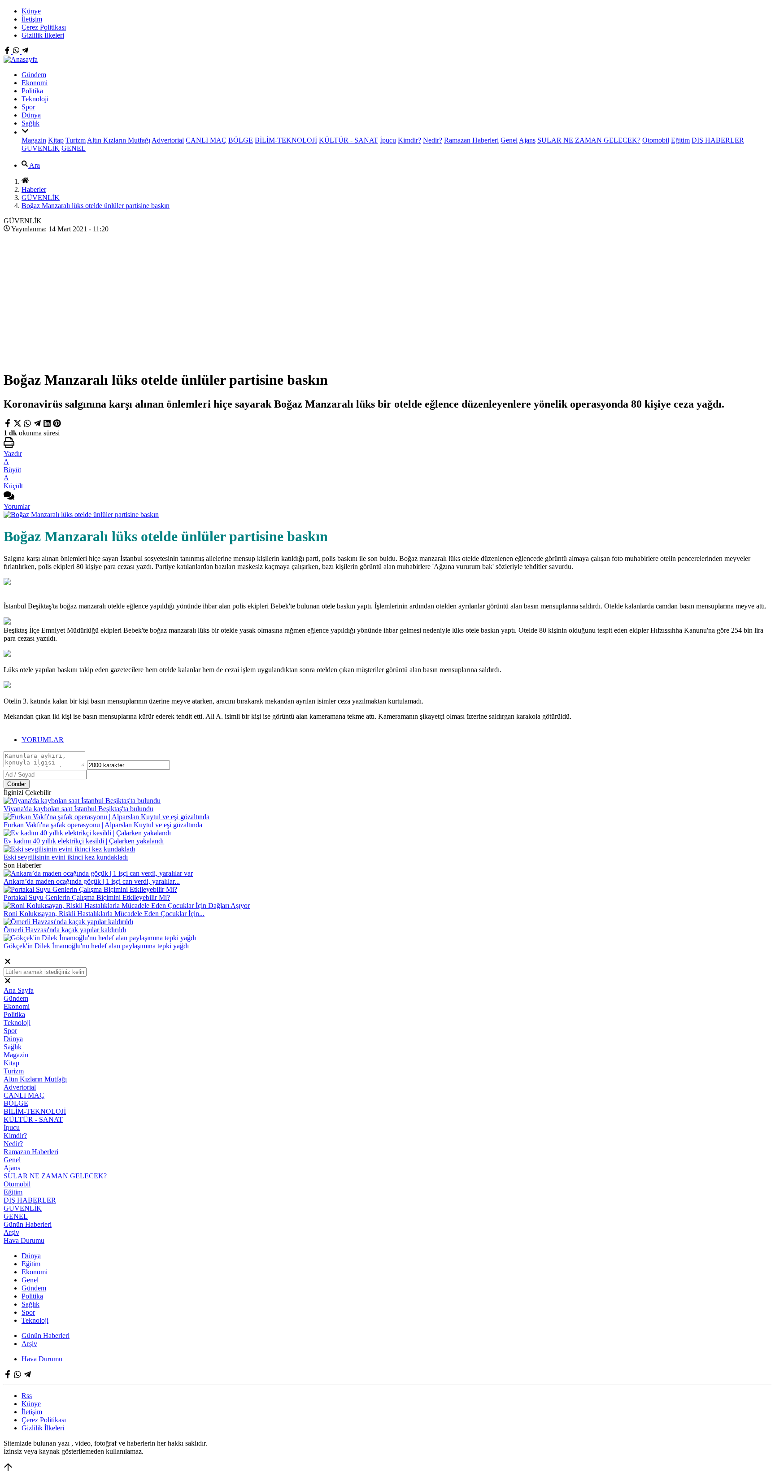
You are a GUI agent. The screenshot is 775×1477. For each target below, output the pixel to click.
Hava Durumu (24, 1240)
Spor (28, 107)
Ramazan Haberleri (471, 140)
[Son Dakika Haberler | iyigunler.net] (21, 59)
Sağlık (30, 123)
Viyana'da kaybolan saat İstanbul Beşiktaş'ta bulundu (78, 808)
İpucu (388, 140)
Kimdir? (409, 140)
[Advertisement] (387, 299)
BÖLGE (240, 140)
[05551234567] (17, 51)
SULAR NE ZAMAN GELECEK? (588, 140)
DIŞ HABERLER (718, 140)
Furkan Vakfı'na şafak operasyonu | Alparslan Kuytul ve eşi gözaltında (103, 825)
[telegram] (37, 425)
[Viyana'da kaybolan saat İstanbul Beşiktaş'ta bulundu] (82, 800)
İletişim (32, 19)
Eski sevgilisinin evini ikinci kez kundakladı (66, 857)
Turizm (75, 140)
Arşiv (11, 1232)
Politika (32, 91)
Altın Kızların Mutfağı (118, 140)
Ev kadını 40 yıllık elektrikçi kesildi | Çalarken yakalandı (84, 841)
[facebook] (8, 425)
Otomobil (655, 140)
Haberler (34, 189)
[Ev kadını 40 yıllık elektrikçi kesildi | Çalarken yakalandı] (87, 833)
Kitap (56, 140)
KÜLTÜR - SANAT (348, 140)
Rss (27, 1395)
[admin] (25, 51)
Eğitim (680, 140)
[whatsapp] (27, 425)
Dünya (31, 115)
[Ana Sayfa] (25, 181)
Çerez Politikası (44, 27)
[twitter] (18, 425)
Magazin (34, 140)
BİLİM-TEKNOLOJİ (286, 140)
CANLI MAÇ (206, 140)
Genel (509, 140)
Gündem (34, 74)
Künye (31, 11)
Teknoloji (35, 99)
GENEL (73, 148)
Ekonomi (35, 83)
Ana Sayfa (19, 990)
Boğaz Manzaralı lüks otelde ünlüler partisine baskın (96, 205)
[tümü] (25, 132)
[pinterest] (57, 425)
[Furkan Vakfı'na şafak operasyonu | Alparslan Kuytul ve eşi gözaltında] (106, 817)
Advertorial (168, 140)
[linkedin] (47, 425)
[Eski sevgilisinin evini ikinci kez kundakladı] (69, 849)
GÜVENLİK (41, 148)
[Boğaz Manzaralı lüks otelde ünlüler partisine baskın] (81, 514)
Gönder (16, 784)
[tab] (396, 740)
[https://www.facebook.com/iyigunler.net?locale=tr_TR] (8, 51)
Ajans (527, 140)
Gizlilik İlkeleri (43, 35)
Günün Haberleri (28, 1224)
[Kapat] (8, 963)
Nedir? (432, 140)
